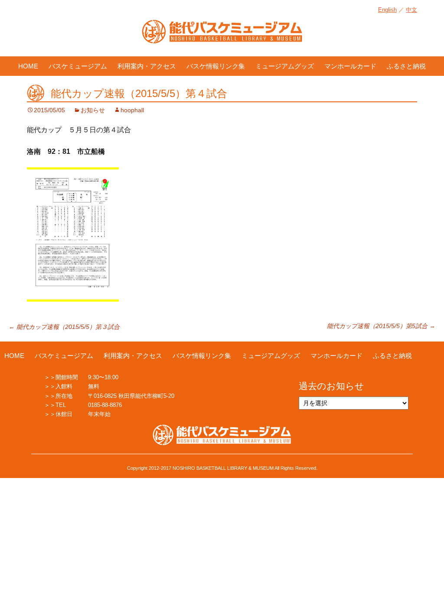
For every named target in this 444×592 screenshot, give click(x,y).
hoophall (132, 110)
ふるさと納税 (406, 66)
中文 (411, 10)
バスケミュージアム (78, 66)
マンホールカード (350, 66)
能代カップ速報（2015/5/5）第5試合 (381, 325)
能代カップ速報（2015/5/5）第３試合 (64, 326)
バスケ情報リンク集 (215, 66)
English (387, 10)
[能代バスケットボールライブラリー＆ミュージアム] (222, 36)
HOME (28, 66)
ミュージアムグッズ (284, 66)
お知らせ (93, 110)
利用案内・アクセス (147, 66)
